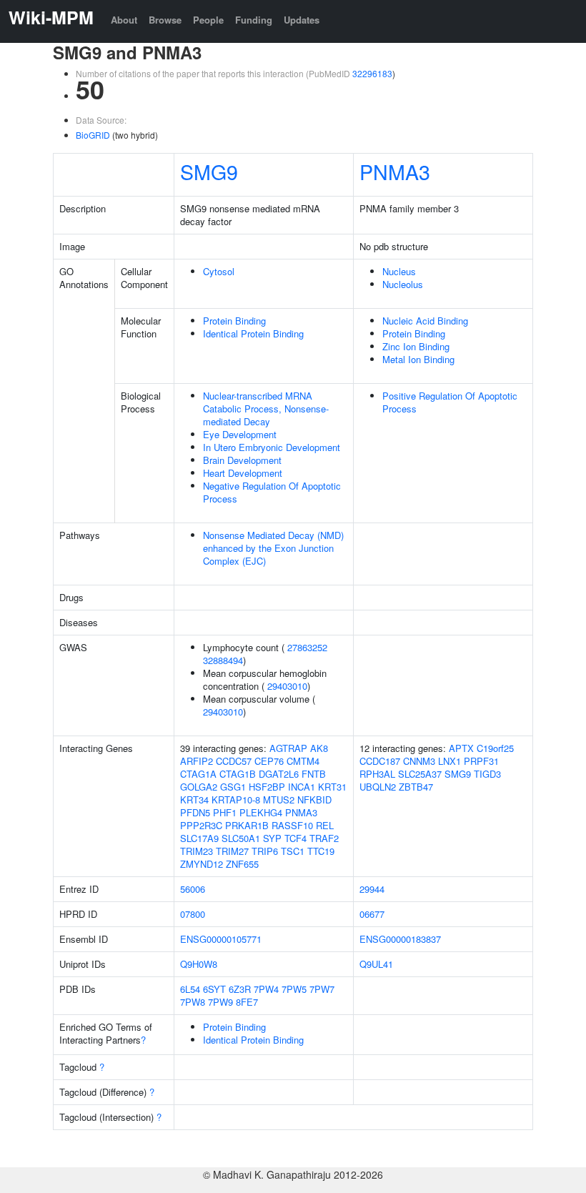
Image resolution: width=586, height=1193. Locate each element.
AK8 (319, 748)
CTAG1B (237, 774)
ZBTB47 (416, 786)
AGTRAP (288, 748)
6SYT (214, 989)
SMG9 (209, 171)
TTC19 (320, 851)
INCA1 (301, 786)
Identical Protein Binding (253, 333)
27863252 (307, 647)
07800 (192, 914)
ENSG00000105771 (221, 939)
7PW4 (266, 989)
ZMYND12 (201, 864)
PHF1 (225, 812)
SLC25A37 (420, 774)
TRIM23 (196, 851)
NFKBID (314, 799)
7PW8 (192, 1002)
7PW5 (294, 989)
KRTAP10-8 (236, 799)
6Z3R (240, 989)
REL (325, 825)
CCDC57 (234, 761)
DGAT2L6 (279, 774)
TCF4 (295, 838)
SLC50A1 (241, 838)
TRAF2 (324, 838)
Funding (253, 19)
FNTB (314, 774)
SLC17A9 (199, 838)
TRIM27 (232, 851)
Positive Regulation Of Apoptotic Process (449, 402)
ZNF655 (242, 864)
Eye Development (240, 434)
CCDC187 (379, 761)
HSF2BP (267, 786)
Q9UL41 (376, 964)
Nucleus (399, 271)
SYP (272, 838)
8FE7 (247, 1002)
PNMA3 (394, 171)
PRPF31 (481, 761)
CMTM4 (303, 761)
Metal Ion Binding (418, 359)
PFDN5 (195, 812)
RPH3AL (377, 774)
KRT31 (332, 786)
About (124, 19)
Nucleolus (402, 284)
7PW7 (321, 989)
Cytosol (218, 271)
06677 (371, 914)
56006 (192, 889)
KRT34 (194, 799)
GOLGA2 (198, 786)
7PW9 (220, 1002)
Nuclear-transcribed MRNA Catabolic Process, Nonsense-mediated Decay (266, 408)
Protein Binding (234, 320)
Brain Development (242, 460)
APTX (461, 748)
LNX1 (449, 761)
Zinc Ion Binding (416, 346)
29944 (371, 889)
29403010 (287, 686)
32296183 (372, 73)
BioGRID (93, 135)
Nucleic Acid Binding (425, 320)
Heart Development (242, 473)
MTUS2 (278, 799)
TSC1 (292, 851)
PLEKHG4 (260, 812)
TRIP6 (265, 851)
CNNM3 (419, 761)
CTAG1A (198, 774)
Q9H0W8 (198, 964)
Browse (165, 19)
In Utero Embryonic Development (271, 447)
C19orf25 (495, 748)
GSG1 (233, 786)
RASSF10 (292, 825)
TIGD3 (487, 774)
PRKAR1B (247, 825)
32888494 (223, 660)
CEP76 (269, 761)
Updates (301, 19)
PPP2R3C (201, 825)
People (208, 19)
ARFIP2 (196, 761)
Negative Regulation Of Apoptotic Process (272, 492)
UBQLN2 (377, 786)
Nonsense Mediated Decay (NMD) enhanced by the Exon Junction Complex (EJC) (273, 548)
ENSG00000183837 (400, 939)
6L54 (190, 989)
